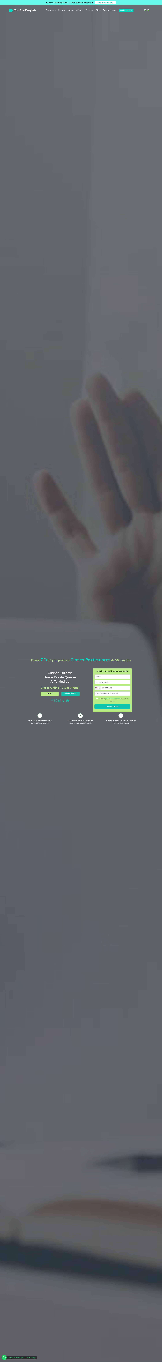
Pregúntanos (109, 10)
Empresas (51, 10)
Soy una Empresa (70, 693)
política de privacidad (112, 699)
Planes (61, 10)
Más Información (105, 2)
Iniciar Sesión (126, 10)
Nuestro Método (75, 10)
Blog (98, 10)
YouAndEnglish (24, 10)
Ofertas (89, 10)
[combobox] (98, 688)
